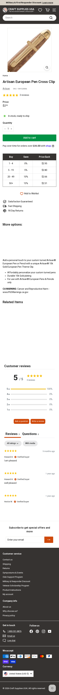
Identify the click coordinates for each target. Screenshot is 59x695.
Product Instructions (12, 590)
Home (5, 76)
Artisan (6, 88)
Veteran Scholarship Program (16, 585)
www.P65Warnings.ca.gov (15, 292)
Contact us (7, 559)
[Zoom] (47, 67)
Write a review (38, 421)
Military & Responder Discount (16, 581)
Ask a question (21, 421)
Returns (6, 568)
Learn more (47, 2)
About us (7, 607)
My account (8, 594)
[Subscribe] (48, 540)
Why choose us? (10, 611)
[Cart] (47, 10)
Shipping (7, 564)
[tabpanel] (29, 474)
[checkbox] (30, 443)
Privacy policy (9, 615)
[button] (29, 389)
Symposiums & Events (13, 573)
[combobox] (29, 18)
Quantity (7, 122)
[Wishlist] (40, 10)
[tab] (30, 434)
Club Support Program (13, 577)
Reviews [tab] (13, 434)
